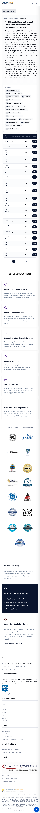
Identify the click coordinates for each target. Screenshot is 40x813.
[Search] (32, 3)
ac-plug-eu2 (6, 198)
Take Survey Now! (7, 694)
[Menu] (36, 3)
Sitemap (4, 718)
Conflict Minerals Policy (9, 737)
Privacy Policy (6, 731)
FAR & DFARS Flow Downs (9, 778)
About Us (4, 707)
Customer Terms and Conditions (11, 752)
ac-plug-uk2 (6, 183)
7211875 (7, 146)
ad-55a (7, 177)
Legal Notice (5, 775)
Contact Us (5, 709)
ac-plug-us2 (6, 159)
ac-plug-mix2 (6, 190)
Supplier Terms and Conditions (11, 749)
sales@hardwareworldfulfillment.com (15, 666)
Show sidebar (10, 11)
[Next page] (30, 261)
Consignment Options (8, 781)
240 (26, 261)
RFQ (34, 141)
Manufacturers (13, 18)
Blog (3, 715)
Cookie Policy (6, 734)
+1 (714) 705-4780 (9, 669)
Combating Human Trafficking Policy (12, 739)
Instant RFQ (5, 721)
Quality (4, 712)
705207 (7, 141)
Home (5, 18)
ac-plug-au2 (6, 152)
